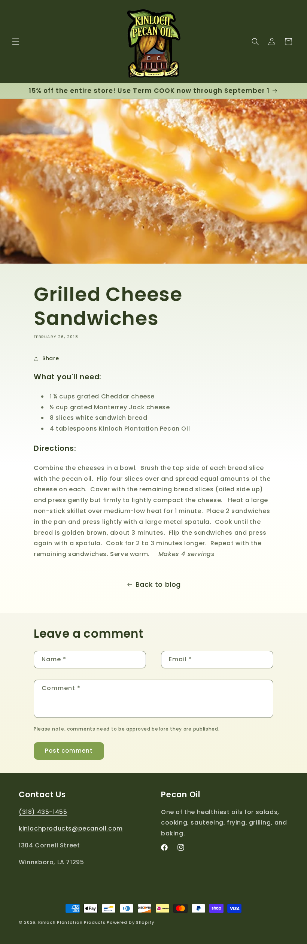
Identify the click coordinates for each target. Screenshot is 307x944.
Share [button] (50, 358)
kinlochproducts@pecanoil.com (71, 828)
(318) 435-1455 (43, 812)
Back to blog (158, 584)
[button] (15, 41)
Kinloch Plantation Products (72, 922)
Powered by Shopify (130, 922)
